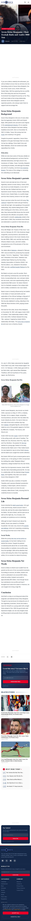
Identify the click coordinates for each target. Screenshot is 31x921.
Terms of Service (21, 888)
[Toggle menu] (28, 2)
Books (2, 894)
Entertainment (4, 883)
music (3, 134)
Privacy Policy (5, 685)
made (15, 436)
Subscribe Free (15, 681)
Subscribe (15, 838)
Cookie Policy (20, 890)
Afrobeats (3, 888)
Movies (3, 890)
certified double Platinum (17, 267)
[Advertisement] (15, 61)
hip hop (24, 443)
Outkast (6, 425)
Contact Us (19, 883)
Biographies (4, 899)
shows (26, 450)
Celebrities (3, 881)
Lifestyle (3, 892)
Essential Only (15, 916)
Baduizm (14, 250)
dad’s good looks (18, 505)
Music (2, 886)
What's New (4, 896)
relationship (18, 217)
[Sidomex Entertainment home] (7, 850)
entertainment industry (11, 125)
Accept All (15, 913)
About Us (19, 881)
